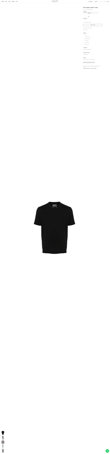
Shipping (89, 12)
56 (88, 16)
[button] (103, 1)
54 (86, 16)
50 (83, 16)
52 (85, 16)
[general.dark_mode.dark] (100, 1)
